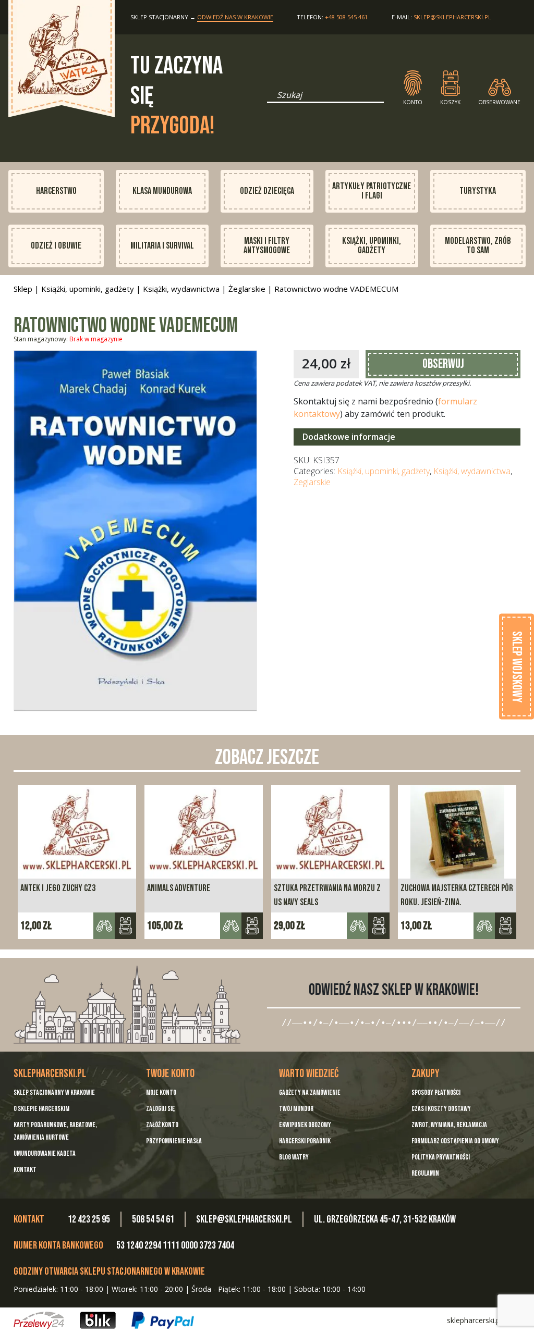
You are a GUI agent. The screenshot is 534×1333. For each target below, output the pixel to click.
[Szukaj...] (270, 98)
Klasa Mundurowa (162, 191)
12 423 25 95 (89, 1219)
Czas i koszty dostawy (441, 1108)
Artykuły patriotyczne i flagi (371, 191)
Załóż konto (162, 1124)
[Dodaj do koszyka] (252, 925)
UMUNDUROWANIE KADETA (45, 1153)
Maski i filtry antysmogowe (267, 246)
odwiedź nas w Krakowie (235, 17)
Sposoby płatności (435, 1092)
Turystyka (477, 191)
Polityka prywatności (440, 1157)
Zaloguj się (160, 1108)
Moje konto (161, 1092)
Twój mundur (296, 1108)
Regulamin (425, 1173)
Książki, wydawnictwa (181, 288)
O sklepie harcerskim (41, 1108)
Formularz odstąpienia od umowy (455, 1141)
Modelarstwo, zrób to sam (478, 246)
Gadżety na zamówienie (310, 1092)
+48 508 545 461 (346, 17)
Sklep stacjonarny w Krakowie (54, 1092)
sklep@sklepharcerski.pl (452, 17)
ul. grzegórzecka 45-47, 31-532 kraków (385, 1219)
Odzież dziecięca (267, 191)
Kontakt (25, 1169)
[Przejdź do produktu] (125, 925)
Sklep (23, 288)
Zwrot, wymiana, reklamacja (449, 1124)
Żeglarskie (246, 288)
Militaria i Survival (162, 245)
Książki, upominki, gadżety (371, 246)
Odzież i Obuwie (56, 245)
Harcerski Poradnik (305, 1141)
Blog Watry (294, 1157)
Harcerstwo (56, 191)
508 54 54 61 (153, 1219)
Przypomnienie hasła (174, 1141)
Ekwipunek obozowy (305, 1124)
